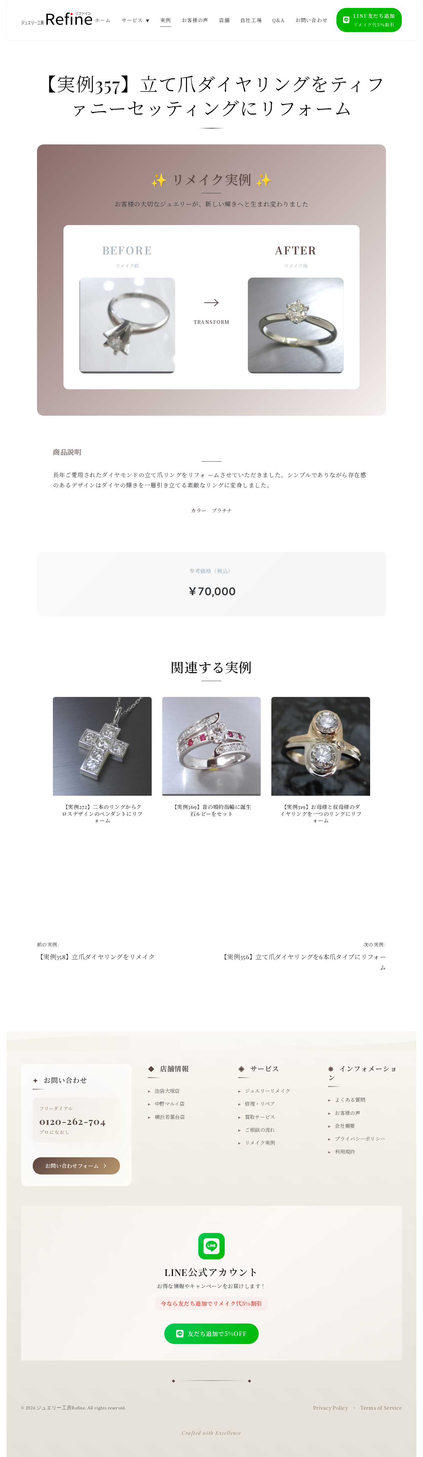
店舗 (224, 20)
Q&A (278, 20)
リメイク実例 (256, 1142)
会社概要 (341, 1125)
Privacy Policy (330, 1407)
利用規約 (341, 1151)
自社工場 (251, 20)
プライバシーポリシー (356, 1138)
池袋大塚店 (164, 1090)
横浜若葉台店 (166, 1116)
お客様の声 (195, 20)
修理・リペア (256, 1103)
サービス (136, 20)
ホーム (103, 20)
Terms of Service (381, 1407)
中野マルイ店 (166, 1103)
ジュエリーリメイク (264, 1090)
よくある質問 (346, 1099)
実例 (165, 20)
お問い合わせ (311, 20)
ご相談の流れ (256, 1129)
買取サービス (256, 1116)
